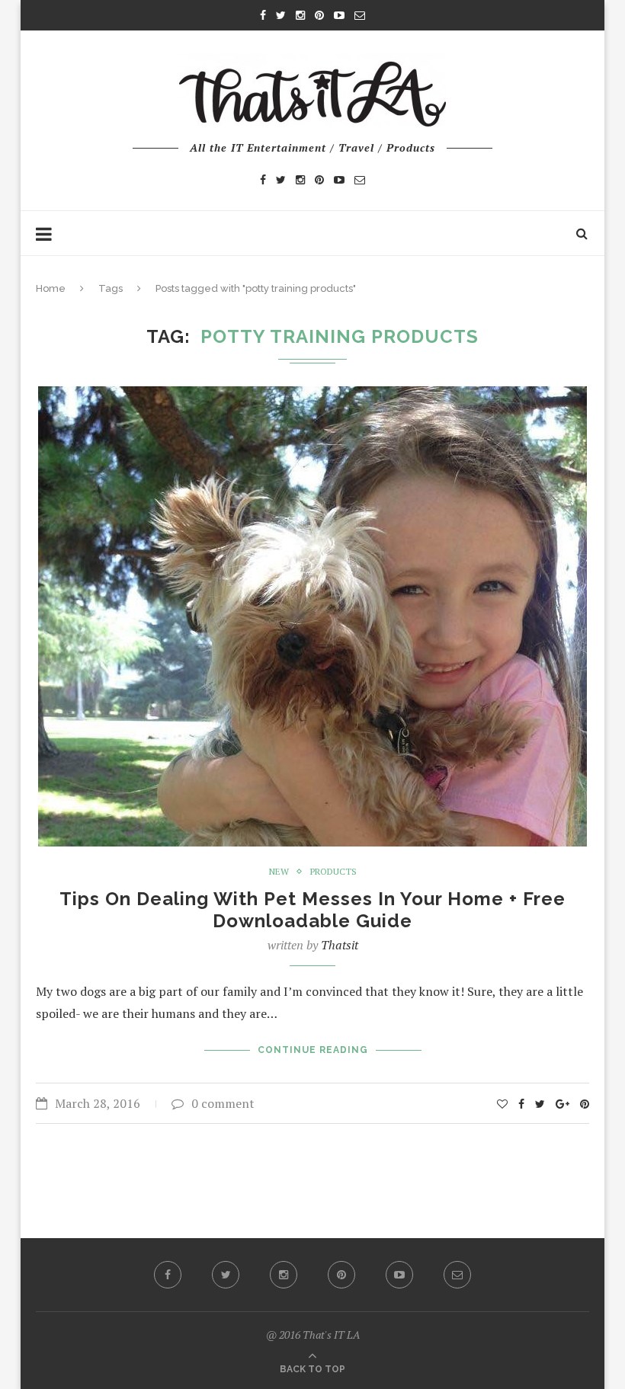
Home (51, 288)
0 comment (223, 1103)
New (279, 871)
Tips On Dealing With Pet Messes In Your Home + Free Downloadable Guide (312, 910)
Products (333, 871)
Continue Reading (313, 1050)
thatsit (339, 944)
